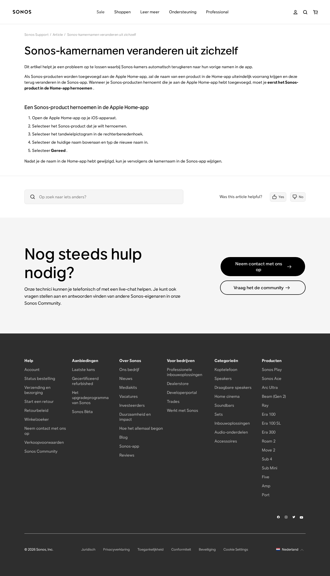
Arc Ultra (270, 387)
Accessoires (226, 441)
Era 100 (268, 414)
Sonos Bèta (82, 411)
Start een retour (39, 401)
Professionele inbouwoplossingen (184, 372)
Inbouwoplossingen (232, 423)
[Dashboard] (22, 12)
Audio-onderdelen (231, 432)
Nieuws (125, 378)
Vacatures (128, 396)
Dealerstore (178, 383)
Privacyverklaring (116, 549)
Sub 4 (267, 459)
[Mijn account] (295, 12)
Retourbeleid (36, 410)
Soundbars (224, 405)
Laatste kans (83, 369)
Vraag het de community (259, 287)
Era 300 (268, 432)
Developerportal (182, 392)
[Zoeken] (305, 12)
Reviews (126, 455)
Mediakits (128, 387)
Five (265, 477)
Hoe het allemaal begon (141, 428)
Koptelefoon (226, 369)
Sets (219, 414)
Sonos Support (36, 34)
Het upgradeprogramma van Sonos (90, 397)
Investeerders (132, 405)
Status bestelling (39, 378)
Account (32, 369)
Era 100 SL (271, 423)
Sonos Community (40, 451)
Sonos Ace (271, 378)
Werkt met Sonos (182, 410)
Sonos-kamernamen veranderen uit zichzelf (101, 34)
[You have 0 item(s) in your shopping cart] (315, 12)
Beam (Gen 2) (274, 396)
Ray (265, 405)
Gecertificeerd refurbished (85, 381)
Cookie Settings (235, 549)
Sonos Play (272, 369)
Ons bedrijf (129, 369)
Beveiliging (207, 549)
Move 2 (268, 450)
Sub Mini (269, 468)
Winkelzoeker (36, 419)
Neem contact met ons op (258, 266)
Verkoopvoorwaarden (44, 442)
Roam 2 (268, 441)
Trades (173, 401)
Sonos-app (129, 446)
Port (266, 494)
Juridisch (88, 549)
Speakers (223, 378)
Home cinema (227, 396)
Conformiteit (181, 549)
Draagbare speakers (233, 387)
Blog (123, 437)
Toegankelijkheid (150, 549)
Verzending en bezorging (37, 390)
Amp (266, 485)
